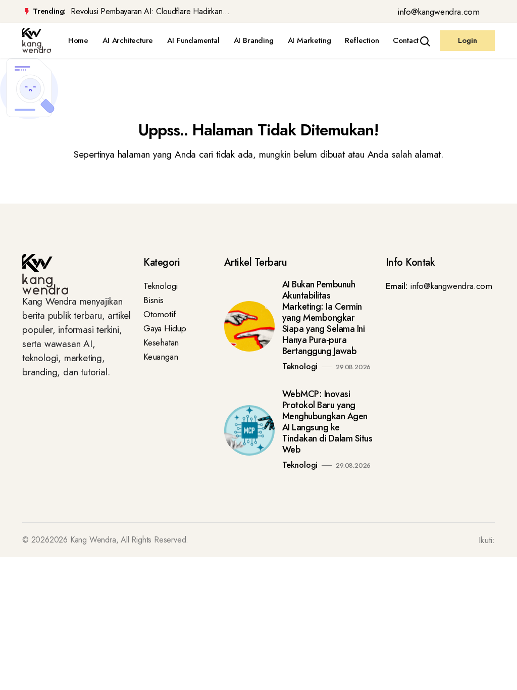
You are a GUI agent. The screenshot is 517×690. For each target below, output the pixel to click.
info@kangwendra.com (438, 12)
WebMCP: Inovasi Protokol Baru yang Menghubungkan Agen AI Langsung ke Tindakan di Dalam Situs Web (327, 421)
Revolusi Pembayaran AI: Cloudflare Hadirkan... (150, 12)
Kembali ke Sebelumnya (51, 192)
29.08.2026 (353, 367)
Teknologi (160, 286)
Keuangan (160, 357)
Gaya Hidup (164, 328)
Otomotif (159, 314)
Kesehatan (161, 342)
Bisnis (153, 300)
